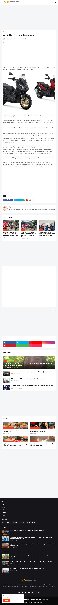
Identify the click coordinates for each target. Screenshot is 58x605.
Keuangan (8, 522)
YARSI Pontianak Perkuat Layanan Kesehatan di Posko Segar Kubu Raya (27, 530)
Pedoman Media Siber (36, 599)
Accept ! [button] (6, 600)
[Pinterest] (27, 200)
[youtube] (35, 342)
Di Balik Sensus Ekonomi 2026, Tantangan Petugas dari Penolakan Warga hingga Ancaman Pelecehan (31, 555)
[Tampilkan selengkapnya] (33, 200)
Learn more (11, 597)
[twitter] (22, 342)
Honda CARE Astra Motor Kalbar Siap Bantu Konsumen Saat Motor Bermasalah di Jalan (28, 235)
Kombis (3, 507)
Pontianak (22, 522)
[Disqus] (29, 287)
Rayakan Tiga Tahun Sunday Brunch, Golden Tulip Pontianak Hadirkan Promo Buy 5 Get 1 (15, 444)
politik (33, 522)
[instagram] (48, 342)
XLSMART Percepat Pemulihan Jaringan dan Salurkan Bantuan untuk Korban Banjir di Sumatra (32, 386)
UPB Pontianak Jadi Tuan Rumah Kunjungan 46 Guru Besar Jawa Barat (28, 378)
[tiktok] (35, 345)
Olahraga (4, 512)
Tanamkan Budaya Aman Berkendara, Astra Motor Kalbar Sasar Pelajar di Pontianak (47, 234)
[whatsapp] (22, 345)
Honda (9, 31)
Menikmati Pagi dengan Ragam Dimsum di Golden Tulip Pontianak (15, 430)
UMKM (28, 522)
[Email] (30, 200)
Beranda (5, 31)
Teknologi (4, 515)
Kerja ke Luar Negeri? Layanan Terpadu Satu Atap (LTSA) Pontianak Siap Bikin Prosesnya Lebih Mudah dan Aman (33, 544)
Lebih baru (4, 310)
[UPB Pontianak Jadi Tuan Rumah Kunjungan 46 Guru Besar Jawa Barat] (6, 380)
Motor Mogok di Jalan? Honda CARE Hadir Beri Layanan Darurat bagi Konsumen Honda (10, 234)
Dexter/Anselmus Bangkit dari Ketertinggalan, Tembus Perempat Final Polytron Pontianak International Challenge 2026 (31, 538)
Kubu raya (15, 522)
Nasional (4, 510)
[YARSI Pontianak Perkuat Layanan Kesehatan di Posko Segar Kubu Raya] (5, 532)
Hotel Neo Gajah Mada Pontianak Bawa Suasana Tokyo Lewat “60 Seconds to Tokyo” (41, 430)
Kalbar (3, 504)
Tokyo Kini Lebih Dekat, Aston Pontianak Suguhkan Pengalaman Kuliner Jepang (42, 444)
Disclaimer (45, 599)
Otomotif (12, 195)
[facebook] (9, 342)
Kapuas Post (12, 207)
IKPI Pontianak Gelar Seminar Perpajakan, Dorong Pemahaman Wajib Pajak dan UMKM (32, 372)
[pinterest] (9, 345)
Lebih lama (53, 310)
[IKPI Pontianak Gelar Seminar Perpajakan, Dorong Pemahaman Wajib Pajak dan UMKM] (6, 373)
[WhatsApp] (24, 200)
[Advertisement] (29, 17)
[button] (2, 2)
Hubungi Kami (26, 599)
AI (2, 522)
